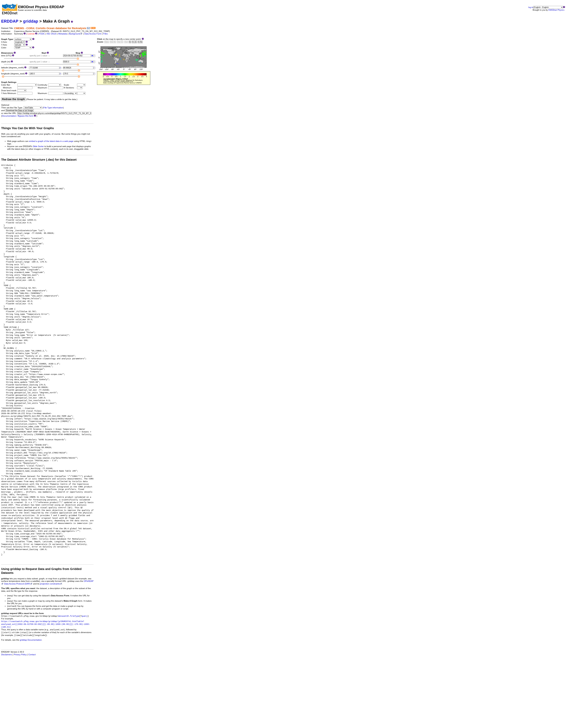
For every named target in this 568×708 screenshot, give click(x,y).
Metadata (62, 34)
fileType (74, 616)
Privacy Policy (20, 654)
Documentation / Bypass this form (17, 116)
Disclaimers (6, 654)
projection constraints (50, 584)
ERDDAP (9, 21)
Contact (32, 654)
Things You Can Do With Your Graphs (27, 128)
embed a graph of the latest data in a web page (51, 141)
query (85, 616)
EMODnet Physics (556, 10)
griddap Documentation (31, 640)
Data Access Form (92, 34)
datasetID (63, 616)
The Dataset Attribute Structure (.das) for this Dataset (39, 159)
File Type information (53, 108)
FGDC (42, 34)
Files (105, 34)
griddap (30, 21)
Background (74, 34)
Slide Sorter (38, 146)
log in (530, 7)
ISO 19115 (52, 34)
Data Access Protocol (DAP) (17, 584)
